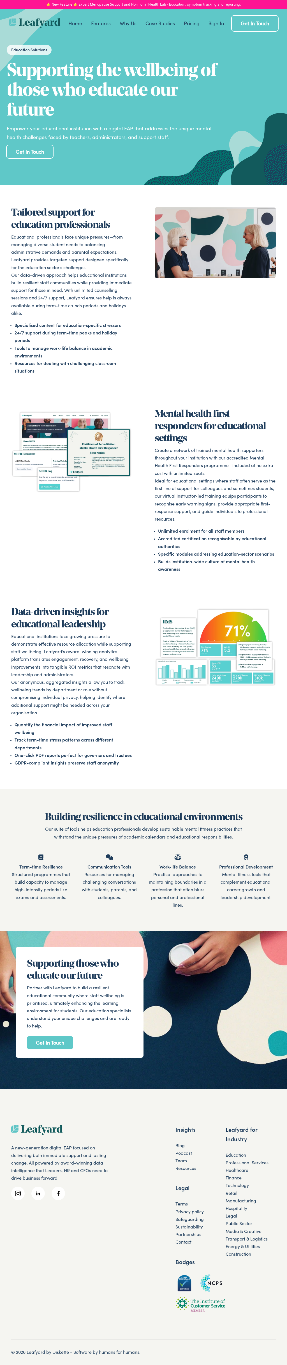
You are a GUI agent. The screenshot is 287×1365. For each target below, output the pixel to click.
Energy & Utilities (243, 1246)
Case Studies (160, 23)
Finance (234, 1178)
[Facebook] (58, 1193)
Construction (238, 1254)
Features (101, 23)
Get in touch (255, 23)
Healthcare (237, 1170)
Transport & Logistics (247, 1239)
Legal (231, 1216)
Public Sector (239, 1223)
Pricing (192, 23)
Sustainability (189, 1227)
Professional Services (247, 1162)
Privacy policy (189, 1211)
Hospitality (236, 1208)
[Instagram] (18, 1193)
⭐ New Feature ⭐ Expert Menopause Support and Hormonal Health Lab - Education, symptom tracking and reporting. (143, 4)
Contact (183, 1242)
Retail (231, 1193)
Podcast (183, 1153)
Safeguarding (189, 1219)
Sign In (216, 23)
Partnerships (188, 1234)
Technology (237, 1185)
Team (181, 1160)
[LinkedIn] (38, 1193)
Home (75, 23)
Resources (185, 1168)
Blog (180, 1145)
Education (236, 1155)
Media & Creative (243, 1231)
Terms (181, 1204)
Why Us (128, 23)
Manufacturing (241, 1201)
